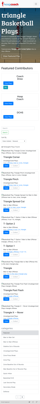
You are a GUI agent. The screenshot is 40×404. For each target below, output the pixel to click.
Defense (6, 391)
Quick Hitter (7, 373)
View (6, 166)
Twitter (29, 402)
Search (5, 132)
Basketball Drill (8, 378)
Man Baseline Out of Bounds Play (15, 369)
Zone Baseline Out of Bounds (13, 364)
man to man (11, 207)
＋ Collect (14, 166)
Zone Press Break (9, 355)
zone (18, 207)
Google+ (37, 402)
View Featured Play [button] (11, 56)
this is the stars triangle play (17, 274)
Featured (6, 333)
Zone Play (6, 360)
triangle (25, 163)
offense (10, 163)
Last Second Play (9, 382)
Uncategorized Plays (10, 351)
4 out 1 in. (23, 252)
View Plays (8, 83)
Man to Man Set (9, 337)
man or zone (17, 163)
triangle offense (12, 296)
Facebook (33, 402)
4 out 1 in (16, 229)
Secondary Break (9, 387)
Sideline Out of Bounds (11, 346)
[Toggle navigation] (36, 4)
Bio (6, 87)
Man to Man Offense (10, 342)
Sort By (4, 137)
